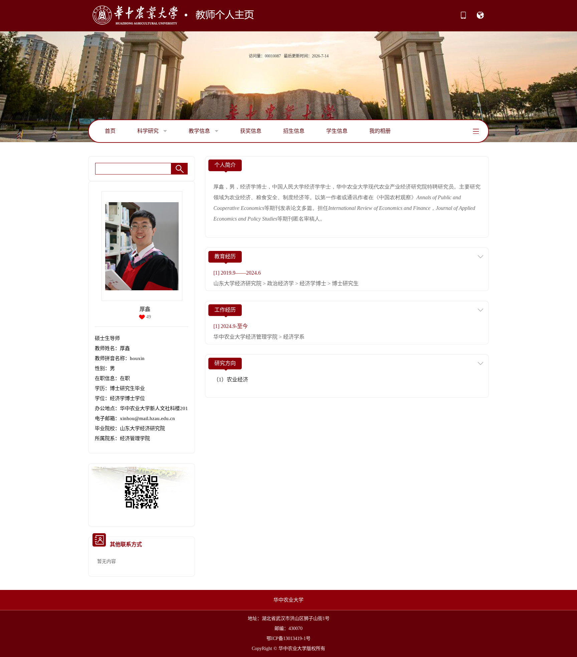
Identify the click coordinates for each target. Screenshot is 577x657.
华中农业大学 (288, 600)
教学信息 (200, 131)
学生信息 (337, 131)
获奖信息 (250, 131)
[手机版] (463, 17)
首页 (110, 131)
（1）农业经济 (230, 379)
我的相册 (380, 131)
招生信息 (294, 131)
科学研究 (148, 131)
